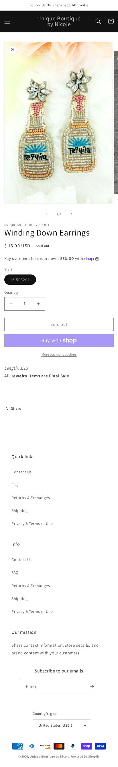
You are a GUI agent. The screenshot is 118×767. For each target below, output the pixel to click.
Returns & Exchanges (30, 497)
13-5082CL (23, 281)
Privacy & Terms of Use (32, 523)
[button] (7, 21)
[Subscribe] (91, 686)
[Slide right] (71, 214)
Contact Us (21, 471)
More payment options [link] (59, 354)
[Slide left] (46, 214)
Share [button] (16, 408)
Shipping (19, 510)
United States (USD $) (56, 725)
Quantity (11, 292)
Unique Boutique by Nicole (50, 756)
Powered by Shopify (85, 756)
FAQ (15, 484)
